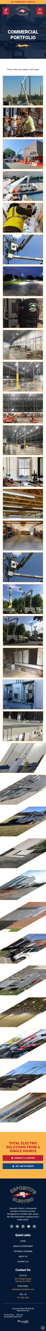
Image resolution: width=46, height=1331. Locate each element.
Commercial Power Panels (23, 663)
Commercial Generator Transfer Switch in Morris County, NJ (23, 694)
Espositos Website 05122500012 (23, 154)
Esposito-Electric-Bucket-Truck (23, 91)
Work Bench (23, 472)
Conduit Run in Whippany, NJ (23, 726)
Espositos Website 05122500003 (23, 249)
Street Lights (23, 281)
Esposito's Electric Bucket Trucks (23, 599)
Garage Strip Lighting (23, 504)
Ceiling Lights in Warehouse (23, 345)
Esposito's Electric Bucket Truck (23, 567)
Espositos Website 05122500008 (23, 218)
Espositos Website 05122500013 (23, 122)
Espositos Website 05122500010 (23, 186)
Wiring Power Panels (23, 313)
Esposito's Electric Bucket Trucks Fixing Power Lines (23, 631)
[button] (39, 11)
